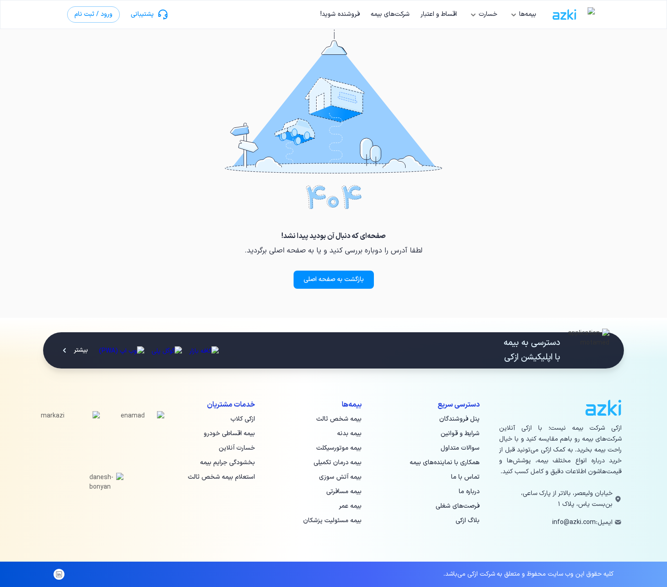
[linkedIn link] (59, 574)
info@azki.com (574, 522)
